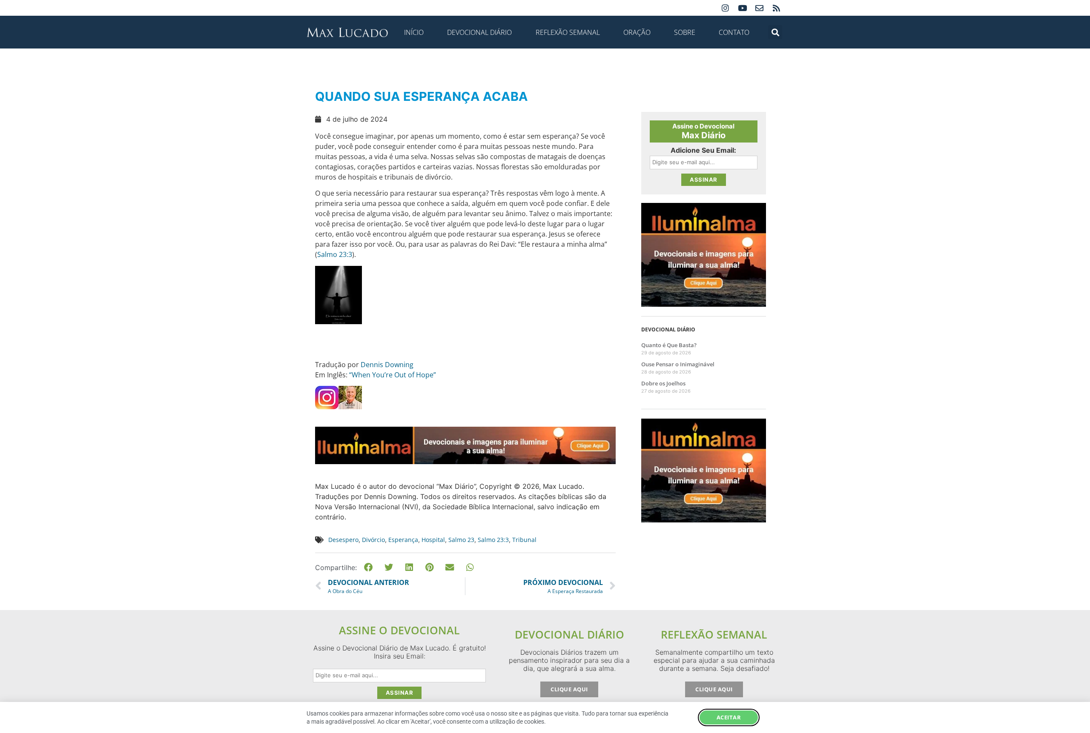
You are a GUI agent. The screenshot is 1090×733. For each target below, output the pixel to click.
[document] (545, 366)
